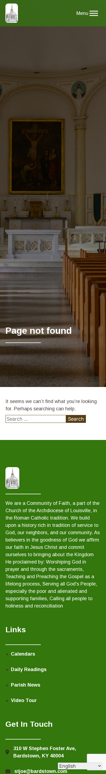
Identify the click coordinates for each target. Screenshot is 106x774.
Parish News (25, 685)
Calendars (23, 654)
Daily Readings (28, 669)
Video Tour (24, 700)
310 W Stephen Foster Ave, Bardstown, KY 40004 (44, 752)
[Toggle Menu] (93, 13)
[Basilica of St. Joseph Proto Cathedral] (11, 13)
